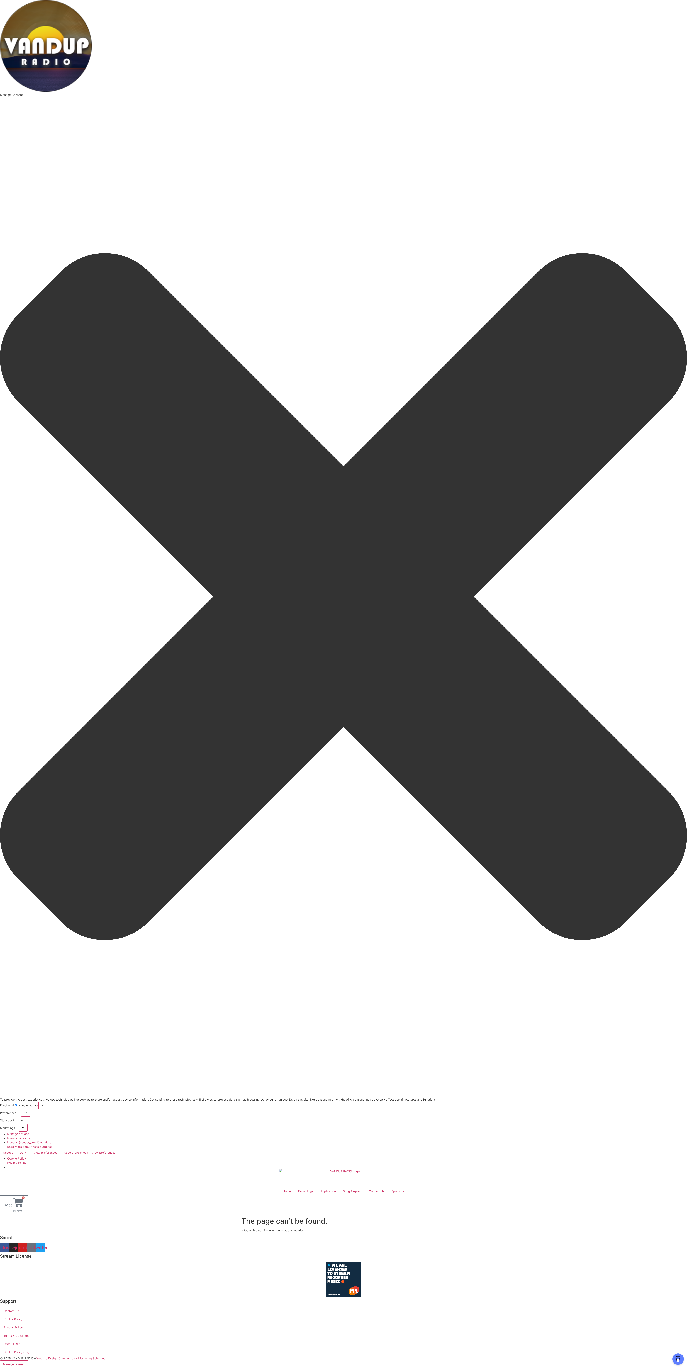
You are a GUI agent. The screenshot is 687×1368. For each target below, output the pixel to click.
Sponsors (397, 1191)
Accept (8, 1152)
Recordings (305, 1191)
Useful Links (12, 1344)
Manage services (18, 1138)
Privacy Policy (16, 1163)
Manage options (18, 1134)
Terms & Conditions (17, 1335)
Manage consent (14, 1364)
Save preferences (76, 1152)
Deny (23, 1152)
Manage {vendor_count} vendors (29, 1142)
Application (328, 1191)
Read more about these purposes (29, 1146)
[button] (343, 597)
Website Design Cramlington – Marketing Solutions (70, 1358)
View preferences (45, 1152)
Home (287, 1191)
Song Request (352, 1191)
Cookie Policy (16, 1158)
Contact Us (376, 1191)
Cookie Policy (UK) (16, 1352)
